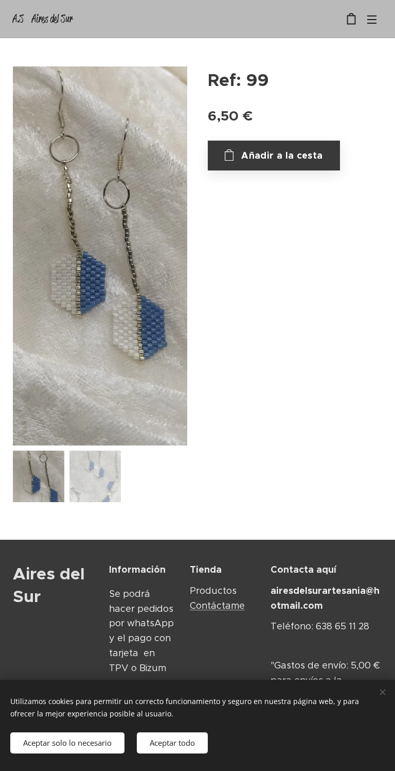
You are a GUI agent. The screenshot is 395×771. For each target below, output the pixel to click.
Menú (372, 19)
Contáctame (217, 605)
